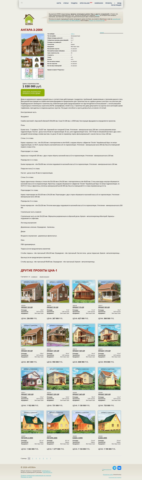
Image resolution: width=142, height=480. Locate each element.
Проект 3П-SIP (27, 307)
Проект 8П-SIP (104, 307)
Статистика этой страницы (115, 477)
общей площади (44, 276)
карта (97, 15)
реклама (102, 32)
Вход (119, 3)
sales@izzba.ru (47, 472)
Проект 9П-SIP (27, 351)
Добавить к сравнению (30, 282)
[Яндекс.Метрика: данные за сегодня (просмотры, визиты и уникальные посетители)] (106, 470)
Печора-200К (52, 438)
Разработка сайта (108, 474)
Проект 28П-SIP (104, 394)
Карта (59, 3)
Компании (99, 3)
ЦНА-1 (72, 34)
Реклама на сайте (26, 477)
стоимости (34, 276)
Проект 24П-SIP (79, 394)
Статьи (66, 3)
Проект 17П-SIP (104, 351)
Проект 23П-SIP (53, 394)
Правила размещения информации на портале (36, 475)
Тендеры (74, 3)
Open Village (86, 3)
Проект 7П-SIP (78, 307)
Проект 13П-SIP (53, 351)
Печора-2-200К (27, 438)
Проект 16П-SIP (79, 351)
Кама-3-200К (78, 438)
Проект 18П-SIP (27, 394)
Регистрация (116, 5)
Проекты (108, 3)
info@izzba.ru (46, 471)
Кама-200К (102, 438)
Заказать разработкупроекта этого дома (32, 92)
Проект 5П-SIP (52, 307)
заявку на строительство (97, 20)
